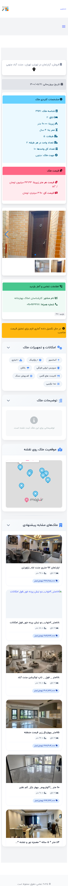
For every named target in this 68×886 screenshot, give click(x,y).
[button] (6, 234)
